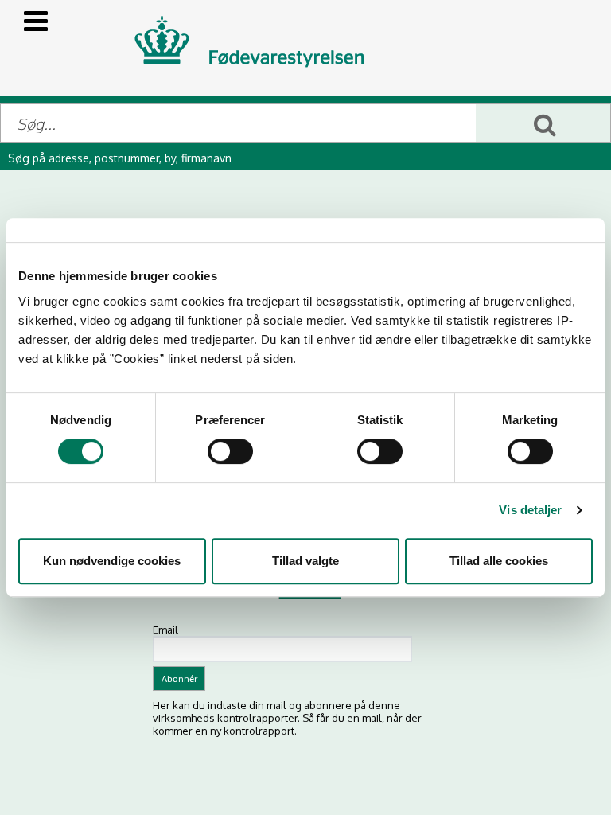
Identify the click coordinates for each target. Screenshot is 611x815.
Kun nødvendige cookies (112, 560)
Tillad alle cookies (498, 560)
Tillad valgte (305, 560)
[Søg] (543, 123)
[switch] (230, 451)
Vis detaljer (530, 510)
